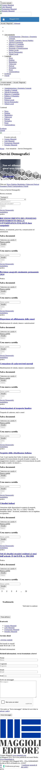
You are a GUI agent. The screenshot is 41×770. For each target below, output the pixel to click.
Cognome (3, 664)
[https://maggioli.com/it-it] (20, 5)
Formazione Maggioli (11, 143)
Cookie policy (23, 767)
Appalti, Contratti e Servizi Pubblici (21, 40)
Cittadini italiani (7, 503)
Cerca (3, 206)
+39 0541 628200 (6, 640)
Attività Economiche (16, 42)
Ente (1, 676)
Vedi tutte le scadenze (30, 606)
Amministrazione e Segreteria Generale (17, 88)
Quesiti (6, 76)
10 (26, 591)
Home (2, 149)
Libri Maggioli (9, 141)
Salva (2, 246)
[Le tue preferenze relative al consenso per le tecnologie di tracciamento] (11, 766)
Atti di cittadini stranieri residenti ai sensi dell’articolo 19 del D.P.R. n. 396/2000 (18, 555)
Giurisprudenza (14, 72)
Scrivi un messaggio (7, 680)
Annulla (3, 244)
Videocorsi (12, 64)
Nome (2, 658)
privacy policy (5, 711)
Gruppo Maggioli (10, 139)
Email (2, 670)
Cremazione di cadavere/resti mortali (16, 363)
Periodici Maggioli (10, 145)
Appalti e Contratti (10, 90)
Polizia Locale (14, 50)
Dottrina (11, 60)
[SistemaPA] (15, 15)
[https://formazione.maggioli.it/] (20, 9)
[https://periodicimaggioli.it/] (20, 11)
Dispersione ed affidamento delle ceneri (17, 319)
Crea (2, 260)
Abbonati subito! (8, 176)
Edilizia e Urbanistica (16, 46)
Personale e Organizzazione (18, 48)
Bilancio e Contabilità (16, 44)
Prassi (11, 70)
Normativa (12, 68)
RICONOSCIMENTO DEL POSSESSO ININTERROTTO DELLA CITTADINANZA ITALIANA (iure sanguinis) (18, 222)
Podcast (11, 66)
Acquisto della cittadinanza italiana (16, 453)
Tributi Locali (13, 54)
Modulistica (13, 62)
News (11, 58)
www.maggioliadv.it (7, 759)
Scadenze (7, 74)
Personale (7, 98)
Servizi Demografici (16, 52)
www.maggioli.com (19, 755)
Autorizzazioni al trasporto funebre (15, 408)
